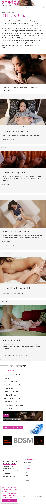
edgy (17, 7)
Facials (12, 466)
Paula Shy (12, 139)
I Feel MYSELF (7, 419)
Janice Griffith (13, 293)
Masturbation (15, 471)
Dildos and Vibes (13, 427)
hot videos (4, 95)
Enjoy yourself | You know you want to (13, 432)
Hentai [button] (27, 482)
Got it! (9, 500)
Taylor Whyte (20, 293)
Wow (9, 95)
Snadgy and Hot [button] (29, 462)
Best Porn (38, 7)
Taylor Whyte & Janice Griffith (16, 288)
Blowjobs (6, 463)
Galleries (6, 477)
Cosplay (6, 466)
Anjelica (5, 188)
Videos (12, 477)
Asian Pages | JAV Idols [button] (30, 465)
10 (11, 366)
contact (32, 7)
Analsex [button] (27, 470)
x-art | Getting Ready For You (16, 232)
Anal (16, 461)
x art (14, 196)
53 (17, 366)
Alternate (6, 461)
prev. (5, 366)
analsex (4, 245)
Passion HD (11, 253)
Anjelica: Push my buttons (15, 172)
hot (21, 7)
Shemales (6, 473)
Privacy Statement (25, 496)
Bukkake (13, 463)
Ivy (14, 245)
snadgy (13, 7)
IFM (6, 415)
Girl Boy (6, 468)
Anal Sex (3, 196)
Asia (12, 461)
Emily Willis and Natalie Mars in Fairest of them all (21, 89)
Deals (43, 7)
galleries (3, 147)
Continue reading (7, 184)
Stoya (26, 355)
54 (21, 366)
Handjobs (6, 471)
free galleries (26, 7)
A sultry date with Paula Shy (16, 131)
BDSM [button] (27, 472)
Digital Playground (7, 355)
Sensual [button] (27, 480)
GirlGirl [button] (27, 475)
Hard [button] (27, 477)
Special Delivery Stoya (13, 340)
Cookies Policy (37, 496)
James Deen (21, 355)
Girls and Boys (8, 12)
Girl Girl (12, 468)
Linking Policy (31, 496)
